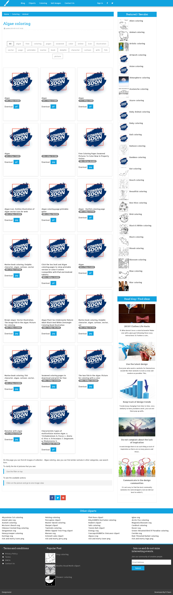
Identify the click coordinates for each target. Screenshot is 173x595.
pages (48, 44)
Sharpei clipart (51, 525)
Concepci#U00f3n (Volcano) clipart (104, 533)
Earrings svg (7, 536)
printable (31, 50)
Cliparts (32, 3)
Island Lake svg (9, 520)
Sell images (56, 3)
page (20, 50)
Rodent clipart (94, 523)
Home (6, 14)
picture (57, 56)
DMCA (7, 560)
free (27, 44)
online (80, 44)
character (75, 50)
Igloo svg (136, 517)
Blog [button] (23, 3)
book (53, 50)
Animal (25, 14)
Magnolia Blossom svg (141, 523)
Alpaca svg (93, 536)
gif (16, 106)
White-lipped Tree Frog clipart (59, 531)
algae (18, 44)
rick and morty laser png (99, 538)
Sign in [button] (100, 3)
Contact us (10, 563)
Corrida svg (137, 533)
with (98, 50)
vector (11, 50)
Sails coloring (94, 525)
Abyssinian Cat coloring (12, 517)
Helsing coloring (52, 517)
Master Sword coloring (55, 523)
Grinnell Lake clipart (54, 536)
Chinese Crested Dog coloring (15, 528)
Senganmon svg (9, 531)
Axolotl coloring (9, 523)
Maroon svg (50, 533)
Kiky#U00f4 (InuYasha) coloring (102, 520)
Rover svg (136, 528)
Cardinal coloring (139, 525)
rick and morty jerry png (56, 538)
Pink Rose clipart (95, 517)
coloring (37, 44)
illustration (101, 44)
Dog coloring (62, 554)
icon (90, 44)
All (10, 44)
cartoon (87, 50)
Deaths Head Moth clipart (68, 566)
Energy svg (93, 531)
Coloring (43, 3)
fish (105, 50)
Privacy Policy (11, 554)
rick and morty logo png (142, 538)
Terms (8, 557)
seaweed (60, 44)
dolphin (63, 50)
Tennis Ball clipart (96, 528)
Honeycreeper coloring (12, 533)
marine (43, 50)
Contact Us (69, 3)
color (71, 44)
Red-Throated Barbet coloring (145, 536)
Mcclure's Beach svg (11, 525)
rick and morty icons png (13, 538)
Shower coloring (64, 577)
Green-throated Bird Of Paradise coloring (150, 531)
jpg (53, 162)
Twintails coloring (53, 528)
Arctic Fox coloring (140, 520)
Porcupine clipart (53, 520)
